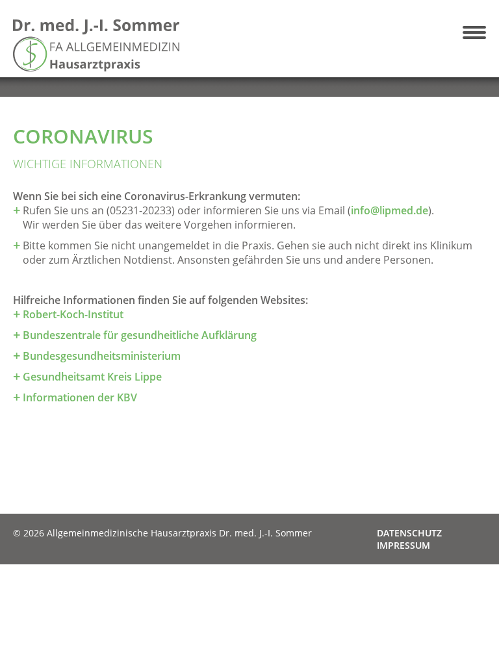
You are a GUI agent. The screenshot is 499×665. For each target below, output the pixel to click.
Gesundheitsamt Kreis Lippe (92, 377)
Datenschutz (409, 533)
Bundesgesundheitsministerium (102, 356)
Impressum (403, 545)
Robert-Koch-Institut (73, 314)
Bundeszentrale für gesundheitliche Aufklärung (140, 335)
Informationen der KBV (80, 397)
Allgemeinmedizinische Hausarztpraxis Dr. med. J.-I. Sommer (129, 45)
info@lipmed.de (389, 210)
